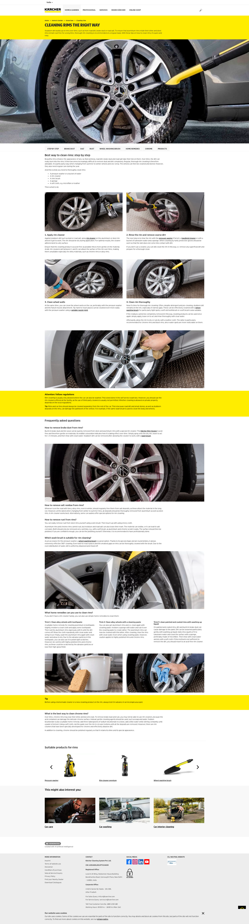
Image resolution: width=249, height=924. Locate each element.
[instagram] (135, 861)
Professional (89, 10)
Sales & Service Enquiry (53, 873)
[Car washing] (124, 810)
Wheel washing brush (110, 149)
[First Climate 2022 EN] (171, 862)
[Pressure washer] (70, 765)
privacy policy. (102, 919)
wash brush (146, 436)
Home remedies (133, 149)
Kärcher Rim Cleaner (149, 431)
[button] (51, 767)
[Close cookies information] (203, 913)
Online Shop (135, 10)
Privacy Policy (50, 876)
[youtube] (146, 861)
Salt (82, 149)
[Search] (200, 10)
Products (162, 149)
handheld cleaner (189, 238)
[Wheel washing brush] (179, 765)
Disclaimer (49, 867)
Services (103, 10)
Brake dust (69, 149)
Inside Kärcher (118, 10)
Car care (49, 826)
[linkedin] (140, 861)
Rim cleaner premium (108, 780)
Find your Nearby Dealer (54, 879)
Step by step (53, 149)
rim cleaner (90, 238)
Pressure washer (51, 780)
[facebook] (129, 861)
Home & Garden (72, 10)
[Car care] (70, 810)
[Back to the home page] (54, 10)
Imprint (47, 861)
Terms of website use (53, 864)
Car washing (105, 826)
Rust (92, 149)
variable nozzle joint (79, 310)
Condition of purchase (53, 870)
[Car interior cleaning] (179, 810)
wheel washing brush (87, 541)
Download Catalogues (53, 882)
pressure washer (166, 238)
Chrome (148, 149)
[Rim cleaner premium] (124, 765)
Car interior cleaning (164, 826)
